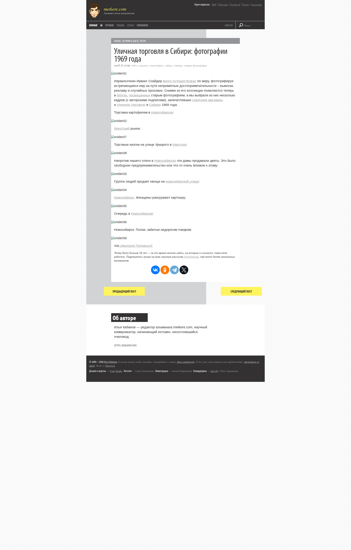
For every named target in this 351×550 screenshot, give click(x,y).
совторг (178, 65)
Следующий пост (241, 291)
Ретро (143, 41)
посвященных (139, 95)
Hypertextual (191, 256)
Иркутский (122, 128)
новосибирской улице (182, 181)
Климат (93, 25)
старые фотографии (195, 65)
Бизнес (117, 41)
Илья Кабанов (110, 362)
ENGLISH (229, 25)
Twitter (245, 4)
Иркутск (143, 65)
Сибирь (168, 65)
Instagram (256, 4)
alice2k (214, 371)
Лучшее (109, 25)
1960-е (134, 65)
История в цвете (130, 41)
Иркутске (179, 144)
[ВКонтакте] (155, 270)
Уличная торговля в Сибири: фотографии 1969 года (170, 54)
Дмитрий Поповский (136, 246)
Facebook (235, 4)
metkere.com (115, 9)
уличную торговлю (131, 105)
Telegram (223, 4)
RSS (214, 4)
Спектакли (142, 25)
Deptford (110, 365)
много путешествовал (179, 81)
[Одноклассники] (165, 270)
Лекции (120, 25)
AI (101, 25)
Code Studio (116, 371)
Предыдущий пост (124, 291)
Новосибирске (162, 112)
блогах (122, 95)
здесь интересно (186, 362)
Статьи (130, 25)
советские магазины (207, 100)
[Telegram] (174, 270)
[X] (184, 270)
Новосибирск (156, 65)
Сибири (155, 105)
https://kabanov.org (125, 345)
